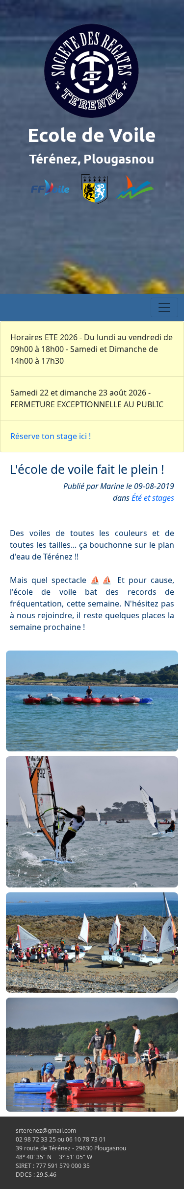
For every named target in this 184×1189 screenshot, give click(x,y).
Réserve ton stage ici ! (50, 436)
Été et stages (152, 497)
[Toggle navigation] (164, 307)
